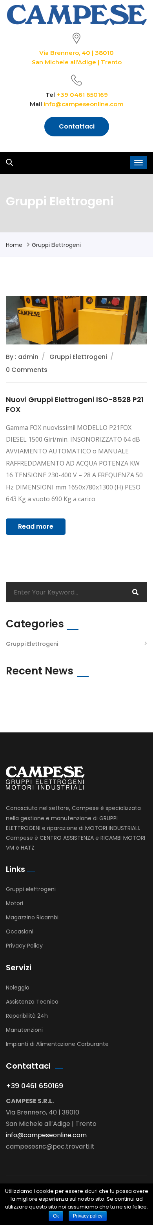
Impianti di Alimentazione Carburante (57, 1044)
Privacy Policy (24, 946)
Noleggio (17, 987)
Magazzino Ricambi (32, 917)
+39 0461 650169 (82, 94)
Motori (14, 903)
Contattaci (77, 126)
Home (14, 245)
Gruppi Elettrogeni (56, 245)
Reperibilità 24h (27, 1016)
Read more (35, 526)
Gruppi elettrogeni (31, 889)
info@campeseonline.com (84, 104)
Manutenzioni (24, 1030)
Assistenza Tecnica (32, 1002)
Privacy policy (87, 1216)
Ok (56, 1216)
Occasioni (19, 931)
